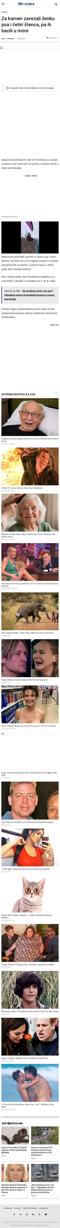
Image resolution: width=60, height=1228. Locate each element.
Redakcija (10, 38)
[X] (39, 1214)
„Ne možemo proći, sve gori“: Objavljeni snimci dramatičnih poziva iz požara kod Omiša (42, 1189)
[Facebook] (14, 1214)
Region (4, 12)
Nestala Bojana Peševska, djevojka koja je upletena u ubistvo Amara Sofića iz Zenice (14, 1189)
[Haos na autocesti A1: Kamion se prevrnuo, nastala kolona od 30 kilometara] (45, 1135)
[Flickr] (20, 1214)
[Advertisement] (30, 125)
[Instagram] (26, 1214)
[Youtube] (45, 1214)
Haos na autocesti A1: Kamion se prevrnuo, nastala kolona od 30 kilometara (42, 1151)
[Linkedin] (33, 1214)
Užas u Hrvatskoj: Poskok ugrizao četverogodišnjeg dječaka (14, 1150)
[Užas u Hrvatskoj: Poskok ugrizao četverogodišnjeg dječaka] (15, 1135)
